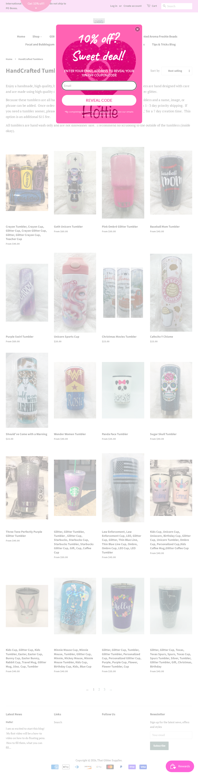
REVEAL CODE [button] (99, 100)
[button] (137, 29)
